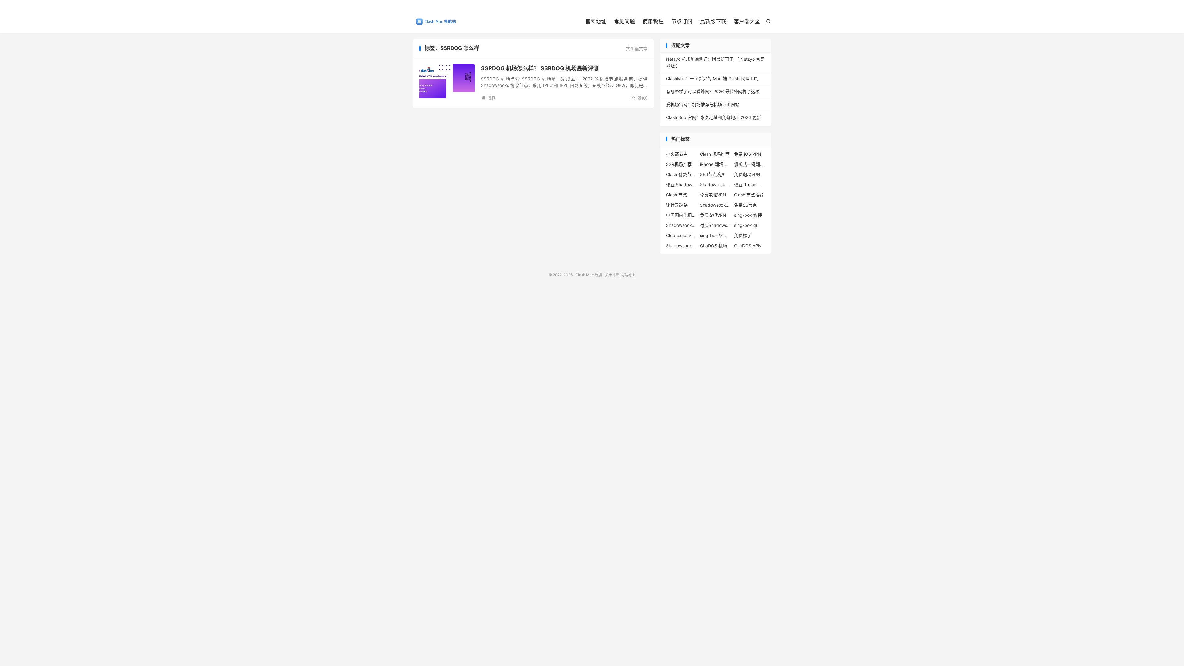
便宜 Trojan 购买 (749, 184)
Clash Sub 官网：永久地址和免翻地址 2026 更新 (713, 117)
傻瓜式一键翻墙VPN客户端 (749, 164)
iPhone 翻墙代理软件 (715, 164)
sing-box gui (746, 225)
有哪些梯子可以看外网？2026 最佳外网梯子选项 (713, 91)
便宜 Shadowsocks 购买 (681, 184)
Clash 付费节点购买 (681, 174)
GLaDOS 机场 (713, 245)
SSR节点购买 (713, 174)
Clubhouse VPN (681, 235)
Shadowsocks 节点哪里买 (681, 225)
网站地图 (628, 275)
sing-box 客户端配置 (715, 235)
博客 (488, 98)
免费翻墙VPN (747, 174)
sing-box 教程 (748, 215)
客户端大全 (747, 21)
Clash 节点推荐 (749, 194)
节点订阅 (681, 21)
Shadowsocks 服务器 (681, 245)
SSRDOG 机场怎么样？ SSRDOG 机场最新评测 (540, 68)
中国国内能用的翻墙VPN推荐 (681, 215)
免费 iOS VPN (747, 154)
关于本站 (612, 275)
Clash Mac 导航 (434, 22)
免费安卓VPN (713, 215)
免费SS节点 (745, 205)
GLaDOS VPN (748, 245)
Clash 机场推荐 (715, 154)
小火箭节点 (677, 154)
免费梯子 (742, 235)
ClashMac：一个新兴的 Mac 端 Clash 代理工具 (712, 78)
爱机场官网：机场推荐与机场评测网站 (702, 104)
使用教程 (653, 21)
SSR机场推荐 (679, 164)
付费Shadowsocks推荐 (715, 225)
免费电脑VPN (713, 194)
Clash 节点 (676, 194)
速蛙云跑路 (677, 205)
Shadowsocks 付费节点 (715, 205)
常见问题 (624, 21)
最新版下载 (713, 21)
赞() (639, 98)
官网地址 (595, 21)
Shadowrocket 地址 (715, 184)
